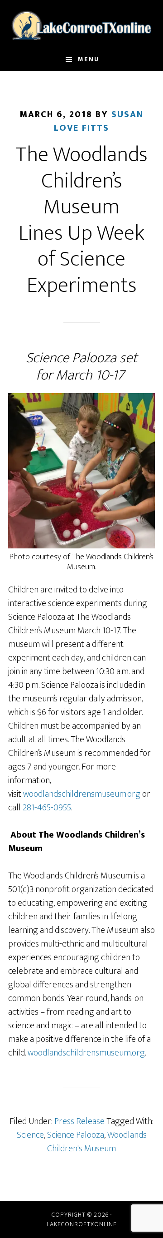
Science (30, 1135)
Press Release (79, 1121)
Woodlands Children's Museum (97, 1141)
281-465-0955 (47, 807)
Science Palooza (75, 1135)
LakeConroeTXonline (81, 24)
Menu (88, 59)
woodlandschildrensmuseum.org (81, 794)
